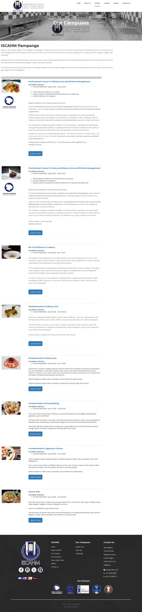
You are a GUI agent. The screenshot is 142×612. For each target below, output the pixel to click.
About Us (87, 3)
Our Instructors (56, 557)
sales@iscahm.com (111, 570)
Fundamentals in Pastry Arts (42, 358)
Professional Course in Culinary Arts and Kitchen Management (59, 81)
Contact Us (126, 3)
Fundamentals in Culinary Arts (43, 306)
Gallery (116, 3)
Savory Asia (34, 492)
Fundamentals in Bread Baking (43, 403)
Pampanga (79, 553)
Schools (97, 3)
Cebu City (79, 550)
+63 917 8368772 (111, 576)
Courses (107, 3)
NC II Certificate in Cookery (41, 247)
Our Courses (55, 553)
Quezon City (80, 547)
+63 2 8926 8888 (110, 573)
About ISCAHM (56, 550)
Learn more (35, 153)
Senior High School (57, 560)
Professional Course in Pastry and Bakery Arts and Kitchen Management (64, 168)
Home (78, 3)
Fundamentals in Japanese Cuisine (45, 448)
